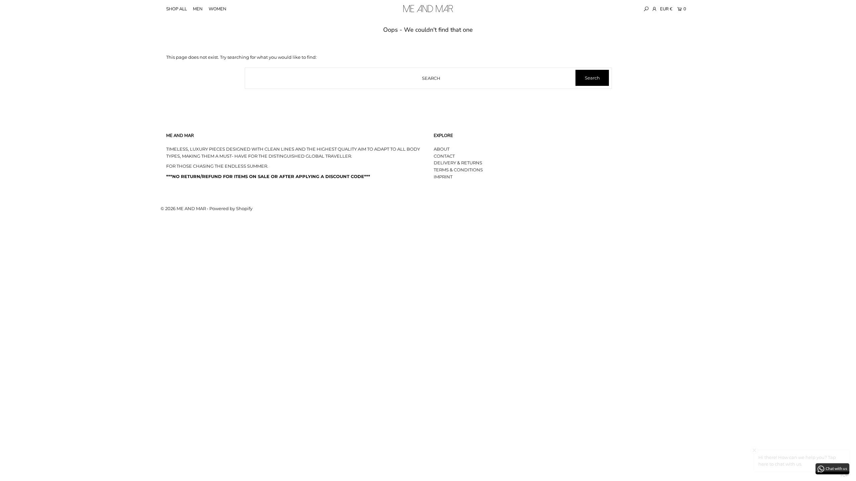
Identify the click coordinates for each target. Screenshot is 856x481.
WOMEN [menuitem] (217, 9)
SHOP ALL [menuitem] (176, 9)
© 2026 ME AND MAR (183, 208)
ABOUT (441, 149)
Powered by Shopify (230, 208)
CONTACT (444, 156)
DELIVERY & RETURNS (458, 162)
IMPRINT (443, 176)
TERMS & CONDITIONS (458, 169)
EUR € (666, 9)
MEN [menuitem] (198, 9)
